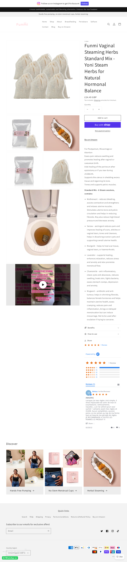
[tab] (90, 384)
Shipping (97, 100)
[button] (108, 24)
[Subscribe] (48, 531)
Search (24, 517)
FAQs (31, 517)
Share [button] (89, 340)
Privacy (48, 517)
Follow (85, 3)
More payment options (102, 131)
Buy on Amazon (90, 139)
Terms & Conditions (61, 517)
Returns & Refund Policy (80, 517)
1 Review (104, 345)
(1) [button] (96, 367)
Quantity (87, 105)
